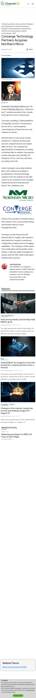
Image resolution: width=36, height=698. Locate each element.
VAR (14, 33)
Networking (15, 31)
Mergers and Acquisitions (11, 28)
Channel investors (22, 26)
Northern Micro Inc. (16, 109)
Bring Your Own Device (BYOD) (15, 667)
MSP (2, 359)
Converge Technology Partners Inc (15, 106)
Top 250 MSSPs (7, 316)
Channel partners (8, 24)
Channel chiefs (8, 404)
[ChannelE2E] (10, 4)
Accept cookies (18, 695)
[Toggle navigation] (32, 4)
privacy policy (30, 690)
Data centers (21, 24)
